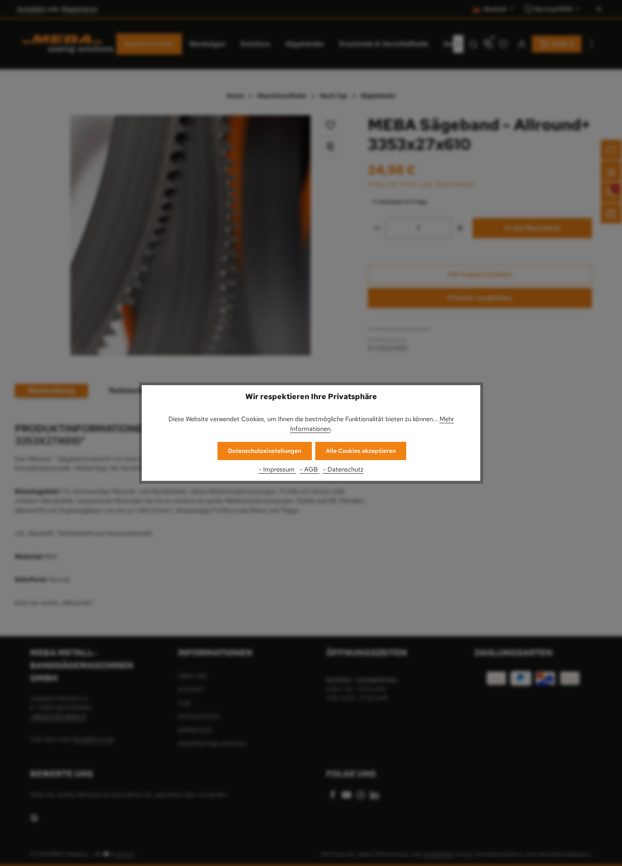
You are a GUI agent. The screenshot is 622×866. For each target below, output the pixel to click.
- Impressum (277, 469)
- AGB (309, 469)
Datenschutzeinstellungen (264, 451)
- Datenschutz (343, 469)
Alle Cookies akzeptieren (361, 451)
